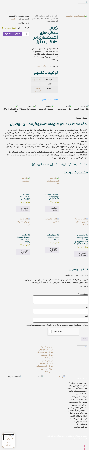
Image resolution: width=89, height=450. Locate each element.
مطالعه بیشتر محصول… (49, 99)
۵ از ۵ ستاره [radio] (73, 289)
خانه (56, 16)
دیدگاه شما (83, 294)
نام (86, 307)
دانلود (13, 19)
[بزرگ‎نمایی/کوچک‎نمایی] (87, 446)
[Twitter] (34, 438)
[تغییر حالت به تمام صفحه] (83, 446)
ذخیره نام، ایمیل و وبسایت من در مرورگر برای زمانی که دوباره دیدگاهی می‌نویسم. (56, 325)
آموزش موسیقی (47, 355)
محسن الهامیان (37, 89)
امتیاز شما (83, 286)
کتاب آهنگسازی (43, 66)
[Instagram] (22, 438)
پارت (38, 84)
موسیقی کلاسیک (47, 346)
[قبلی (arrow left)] (87, 449)
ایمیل (85, 316)
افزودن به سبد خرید (12, 33)
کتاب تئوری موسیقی (46, 16)
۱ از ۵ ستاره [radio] (86, 289)
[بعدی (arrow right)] (83, 449)
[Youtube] (28, 438)
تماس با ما (49, 357)
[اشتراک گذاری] (78, 446)
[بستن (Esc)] (74, 446)
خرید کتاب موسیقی (46, 349)
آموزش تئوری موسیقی (45, 352)
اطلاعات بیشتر (54, 209)
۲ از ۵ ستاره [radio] (83, 289)
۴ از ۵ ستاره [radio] (76, 289)
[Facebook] (40, 438)
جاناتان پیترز (36, 79)
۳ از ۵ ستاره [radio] (80, 289)
